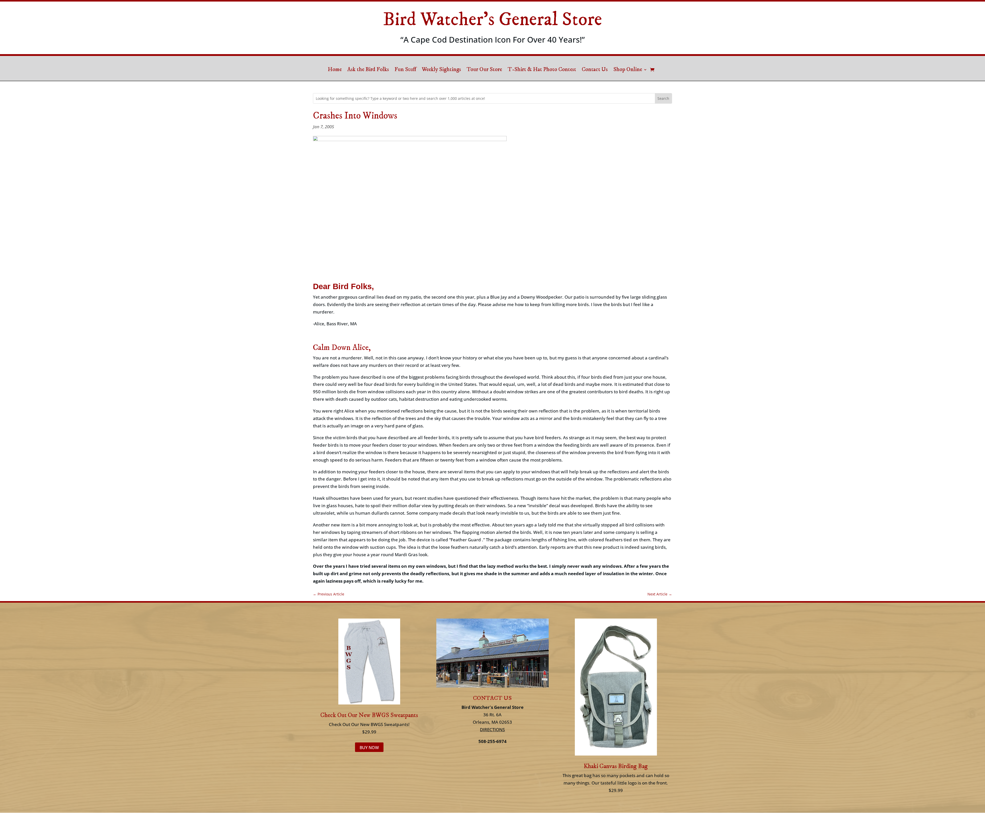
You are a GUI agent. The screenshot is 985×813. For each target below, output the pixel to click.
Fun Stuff (405, 70)
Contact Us (595, 70)
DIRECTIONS (492, 729)
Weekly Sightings (441, 70)
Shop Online (627, 70)
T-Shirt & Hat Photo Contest (542, 70)
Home (335, 70)
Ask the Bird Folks (368, 70)
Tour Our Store (484, 70)
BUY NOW (369, 747)
